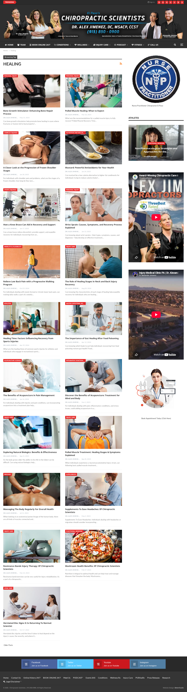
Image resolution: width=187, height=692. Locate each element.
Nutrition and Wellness (75, 133)
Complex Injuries (11, 133)
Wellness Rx (115, 678)
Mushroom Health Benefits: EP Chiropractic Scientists (92, 566)
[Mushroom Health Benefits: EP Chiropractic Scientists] (93, 546)
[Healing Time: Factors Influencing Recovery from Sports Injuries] (31, 318)
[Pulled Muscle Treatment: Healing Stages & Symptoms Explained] (93, 432)
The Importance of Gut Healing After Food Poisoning (92, 338)
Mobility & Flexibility (12, 247)
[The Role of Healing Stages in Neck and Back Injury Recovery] (93, 261)
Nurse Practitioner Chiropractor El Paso (147, 106)
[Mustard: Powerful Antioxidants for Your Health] (93, 147)
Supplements (71, 474)
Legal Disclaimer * (13, 681)
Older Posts (8, 645)
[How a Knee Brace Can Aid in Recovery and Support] (31, 204)
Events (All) (90, 678)
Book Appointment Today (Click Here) (156, 418)
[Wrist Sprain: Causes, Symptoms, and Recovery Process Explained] (93, 204)
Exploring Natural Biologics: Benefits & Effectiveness (30, 452)
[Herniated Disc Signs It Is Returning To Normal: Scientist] (31, 603)
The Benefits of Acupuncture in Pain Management (29, 395)
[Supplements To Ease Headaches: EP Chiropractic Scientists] (93, 489)
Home (10, 44)
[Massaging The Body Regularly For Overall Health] (31, 489)
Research (166, 678)
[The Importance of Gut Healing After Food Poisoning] (93, 318)
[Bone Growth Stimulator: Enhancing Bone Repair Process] (31, 90)
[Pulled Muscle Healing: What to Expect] (93, 90)
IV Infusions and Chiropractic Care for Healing (42, 2)
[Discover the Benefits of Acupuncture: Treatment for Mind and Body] (93, 375)
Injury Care (102, 44)
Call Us (154, 44)
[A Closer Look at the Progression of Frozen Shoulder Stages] (31, 147)
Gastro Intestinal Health (76, 303)
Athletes (7, 303)
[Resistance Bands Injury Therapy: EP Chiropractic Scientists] (31, 546)
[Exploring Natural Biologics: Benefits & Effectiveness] (31, 432)
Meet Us (66, 678)
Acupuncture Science (12, 360)
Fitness (138, 44)
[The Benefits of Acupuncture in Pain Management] (31, 375)
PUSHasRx (140, 678)
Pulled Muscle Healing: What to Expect (84, 110)
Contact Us (16, 678)
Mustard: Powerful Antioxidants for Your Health (89, 167)
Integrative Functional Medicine (76, 360)
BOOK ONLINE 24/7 (41, 44)
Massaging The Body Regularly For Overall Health (28, 509)
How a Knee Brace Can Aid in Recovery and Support (29, 224)
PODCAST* (78, 678)
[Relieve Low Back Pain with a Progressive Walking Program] (31, 261)
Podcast (121, 44)
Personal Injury (10, 76)
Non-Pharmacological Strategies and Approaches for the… (156, 150)
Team (23, 44)
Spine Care (8, 588)
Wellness (82, 44)
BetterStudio (179, 688)
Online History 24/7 (31, 678)
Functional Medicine (74, 531)
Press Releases (153, 678)
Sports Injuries (10, 190)
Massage (7, 474)
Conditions (63, 44)
